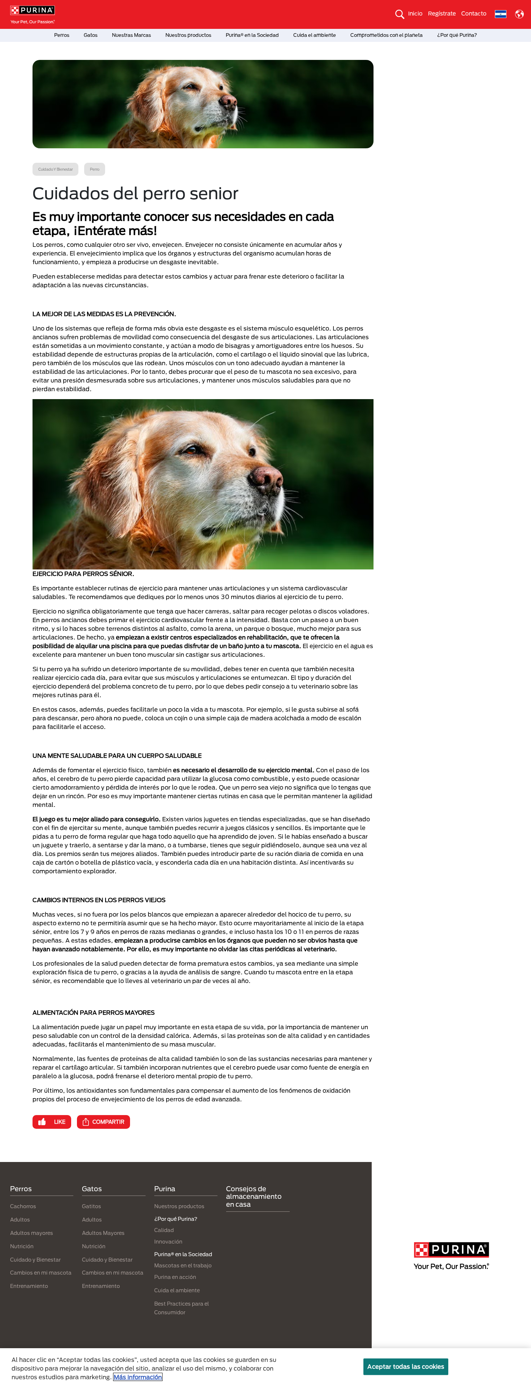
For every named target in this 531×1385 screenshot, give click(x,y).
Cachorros (23, 1206)
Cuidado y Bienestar (35, 1260)
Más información (138, 1376)
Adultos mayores (31, 1233)
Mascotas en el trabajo (183, 1265)
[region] (265, 1366)
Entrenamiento (29, 1286)
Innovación (168, 1241)
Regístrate (442, 13)
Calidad (164, 1230)
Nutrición (22, 1246)
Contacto (474, 13)
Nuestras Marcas (131, 35)
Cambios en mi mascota (41, 1273)
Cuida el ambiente (314, 35)
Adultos (20, 1219)
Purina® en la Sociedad (252, 35)
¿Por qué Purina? (457, 35)
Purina (164, 1189)
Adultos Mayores (103, 1233)
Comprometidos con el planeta (386, 35)
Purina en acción (175, 1277)
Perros (61, 35)
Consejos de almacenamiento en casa (254, 1196)
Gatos (91, 35)
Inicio (415, 13)
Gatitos (91, 1206)
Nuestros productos (188, 35)
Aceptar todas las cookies (405, 1366)
